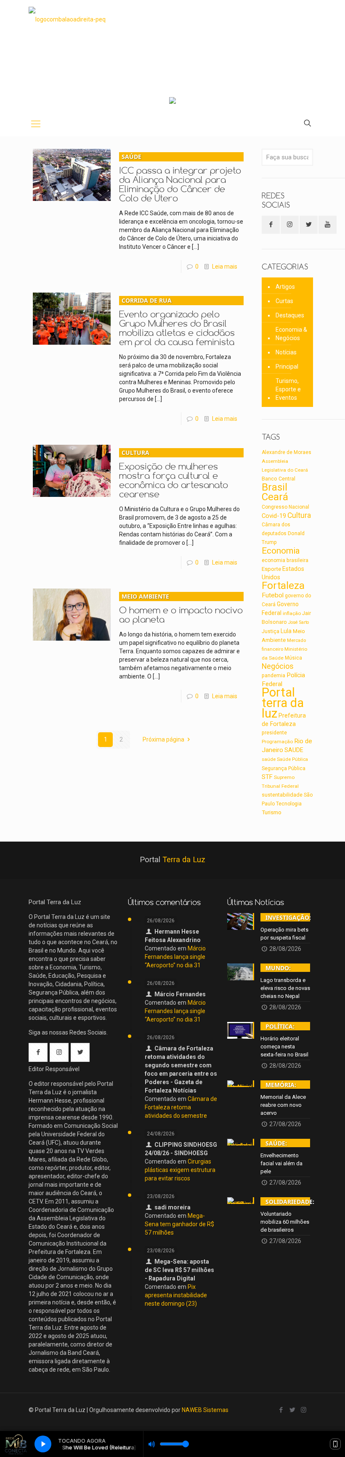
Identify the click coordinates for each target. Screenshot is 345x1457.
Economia (281, 551)
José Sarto (298, 622)
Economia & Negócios (291, 333)
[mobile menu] (36, 124)
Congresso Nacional (285, 507)
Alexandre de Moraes (286, 452)
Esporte (271, 568)
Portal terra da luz (283, 703)
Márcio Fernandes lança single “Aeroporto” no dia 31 (175, 957)
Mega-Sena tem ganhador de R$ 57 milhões (179, 1224)
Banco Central (278, 478)
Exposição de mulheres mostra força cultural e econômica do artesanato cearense (173, 474)
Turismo (271, 812)
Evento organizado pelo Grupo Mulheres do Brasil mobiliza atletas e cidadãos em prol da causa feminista (177, 321)
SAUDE (293, 750)
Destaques (290, 315)
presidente (274, 733)
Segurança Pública (283, 768)
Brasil (274, 487)
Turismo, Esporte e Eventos (288, 389)
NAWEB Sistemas (205, 1410)
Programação (277, 741)
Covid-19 (274, 516)
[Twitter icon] (292, 1410)
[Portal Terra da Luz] (67, 19)
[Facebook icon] (280, 1410)
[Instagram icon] (303, 1410)
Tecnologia (289, 804)
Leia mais (224, 266)
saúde (269, 759)
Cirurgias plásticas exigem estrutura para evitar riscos (180, 1170)
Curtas (284, 301)
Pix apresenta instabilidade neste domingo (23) (176, 1295)
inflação (292, 613)
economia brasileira (285, 560)
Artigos (285, 286)
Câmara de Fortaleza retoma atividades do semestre (181, 1107)
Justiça (270, 631)
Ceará (275, 497)
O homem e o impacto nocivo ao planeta (181, 608)
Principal (287, 366)
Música (293, 658)
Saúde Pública (292, 759)
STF (267, 777)
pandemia (273, 675)
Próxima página (163, 739)
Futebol (273, 595)
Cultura (299, 515)
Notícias (286, 352)
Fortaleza (283, 585)
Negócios (278, 666)
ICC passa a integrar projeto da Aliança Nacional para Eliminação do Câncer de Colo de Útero (180, 178)
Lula (286, 631)
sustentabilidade (282, 795)
